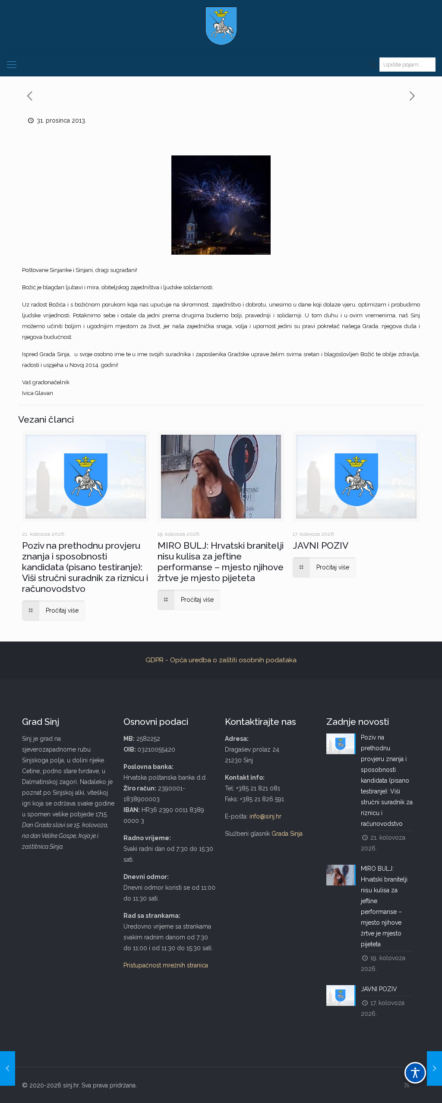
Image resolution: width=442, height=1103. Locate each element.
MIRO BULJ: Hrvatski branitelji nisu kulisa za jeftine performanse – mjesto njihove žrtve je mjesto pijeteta (221, 561)
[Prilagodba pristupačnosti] (415, 1073)
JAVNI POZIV (320, 545)
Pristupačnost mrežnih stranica (165, 965)
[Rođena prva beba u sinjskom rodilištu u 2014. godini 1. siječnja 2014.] (434, 1068)
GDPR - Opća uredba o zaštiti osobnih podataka (221, 660)
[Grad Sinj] (221, 26)
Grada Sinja (287, 833)
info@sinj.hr (265, 816)
